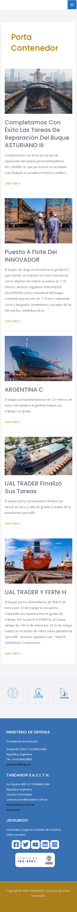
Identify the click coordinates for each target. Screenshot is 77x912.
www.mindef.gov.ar (18, 764)
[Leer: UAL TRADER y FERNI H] (38, 560)
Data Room (13, 810)
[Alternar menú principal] (72, 4)
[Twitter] (25, 844)
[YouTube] (35, 844)
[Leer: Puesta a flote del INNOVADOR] (38, 220)
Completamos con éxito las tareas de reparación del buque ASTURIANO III (37, 134)
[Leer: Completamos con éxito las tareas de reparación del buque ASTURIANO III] (38, 91)
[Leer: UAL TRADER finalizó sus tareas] (38, 455)
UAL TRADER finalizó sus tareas (33, 487)
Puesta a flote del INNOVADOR (31, 256)
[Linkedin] (45, 844)
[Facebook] (16, 844)
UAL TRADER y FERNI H (35, 592)
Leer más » (13, 182)
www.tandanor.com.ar (20, 805)
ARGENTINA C (24, 389)
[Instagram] (54, 844)
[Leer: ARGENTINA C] (38, 358)
